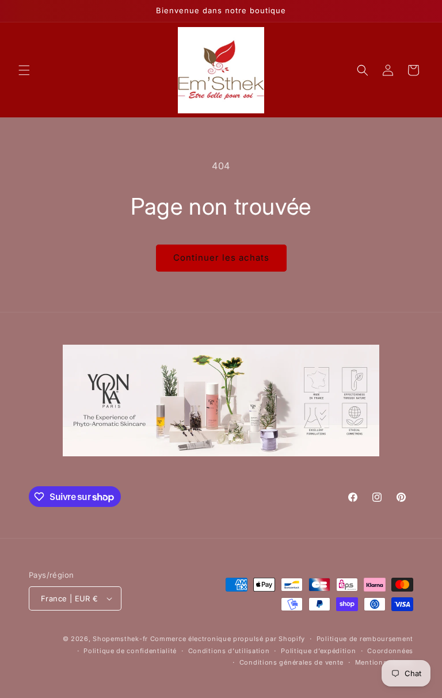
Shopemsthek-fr (120, 639)
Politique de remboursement (365, 639)
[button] (24, 70)
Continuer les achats (221, 257)
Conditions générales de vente (291, 662)
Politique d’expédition (318, 651)
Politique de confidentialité (130, 651)
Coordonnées (390, 651)
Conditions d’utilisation (229, 651)
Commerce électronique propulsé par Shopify (227, 639)
